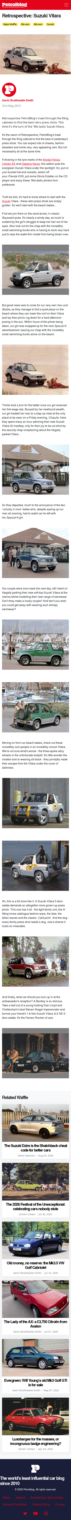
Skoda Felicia (51, 160)
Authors (20, 1497)
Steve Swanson (26, 1155)
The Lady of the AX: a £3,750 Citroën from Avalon (35, 1324)
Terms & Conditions (15, 1504)
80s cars (38, 24)
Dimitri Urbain (27, 1214)
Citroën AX (9, 164)
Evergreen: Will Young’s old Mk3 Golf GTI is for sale (35, 1382)
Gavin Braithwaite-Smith (17, 100)
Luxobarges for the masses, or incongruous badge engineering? (35, 1441)
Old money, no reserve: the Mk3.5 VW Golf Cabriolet (35, 1265)
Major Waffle (10, 24)
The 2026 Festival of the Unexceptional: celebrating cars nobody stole (35, 1206)
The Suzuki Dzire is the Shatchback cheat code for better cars (35, 1148)
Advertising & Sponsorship (47, 1497)
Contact (60, 1504)
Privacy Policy (41, 1504)
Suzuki (50, 24)
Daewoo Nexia (31, 164)
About (6, 1497)
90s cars (25, 24)
